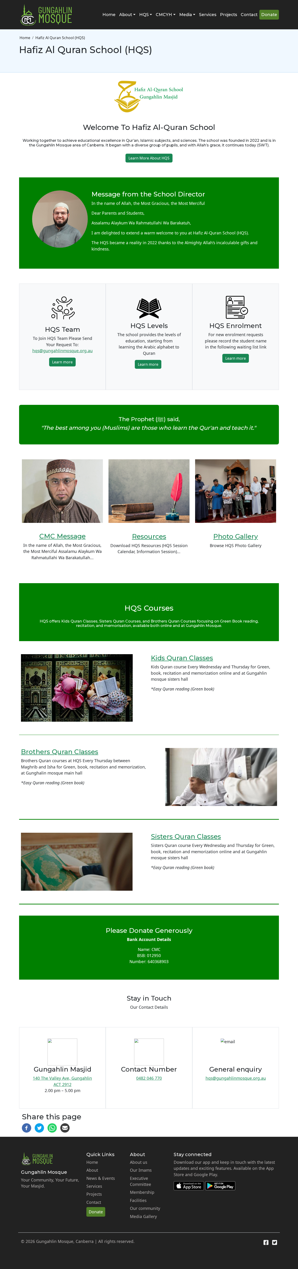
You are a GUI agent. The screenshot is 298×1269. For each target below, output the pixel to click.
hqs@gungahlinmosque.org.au (62, 350)
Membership (142, 1192)
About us (138, 1162)
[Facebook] (26, 1127)
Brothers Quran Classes (59, 752)
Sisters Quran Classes (186, 836)
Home (108, 14)
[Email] (65, 1127)
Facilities (138, 1200)
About (92, 1170)
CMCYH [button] (164, 14)
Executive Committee (140, 1181)
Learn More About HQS (149, 158)
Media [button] (185, 14)
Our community (145, 1208)
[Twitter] (39, 1127)
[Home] (47, 14)
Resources (149, 536)
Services (207, 14)
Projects (228, 14)
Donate (269, 14)
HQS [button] (144, 14)
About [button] (125, 14)
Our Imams (141, 1170)
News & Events (100, 1178)
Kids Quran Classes (182, 658)
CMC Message (62, 536)
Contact (249, 14)
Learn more (62, 362)
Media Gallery (143, 1216)
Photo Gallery (235, 536)
